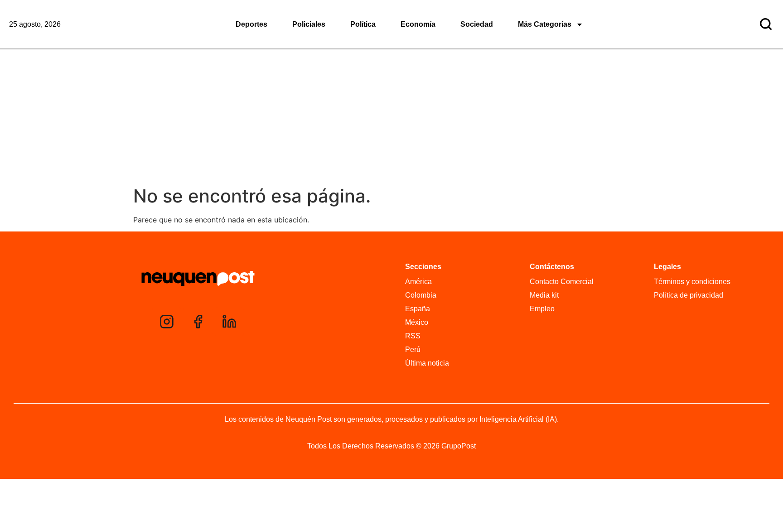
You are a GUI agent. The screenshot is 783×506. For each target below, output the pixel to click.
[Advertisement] (391, 117)
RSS (412, 336)
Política (363, 24)
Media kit (544, 295)
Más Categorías (544, 24)
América (418, 281)
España (417, 309)
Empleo (542, 309)
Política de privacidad (688, 295)
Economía (418, 24)
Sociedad (476, 24)
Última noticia (427, 363)
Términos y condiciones (692, 281)
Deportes (251, 24)
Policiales (308, 24)
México (416, 322)
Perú (412, 349)
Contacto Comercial (562, 281)
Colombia (420, 295)
